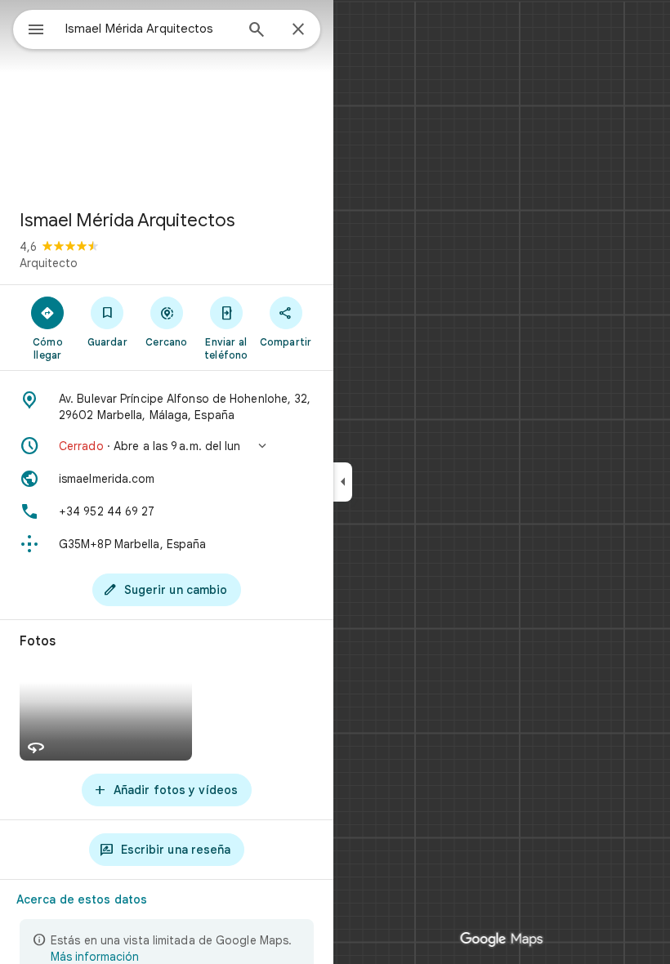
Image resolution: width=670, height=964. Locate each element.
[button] (166, 446)
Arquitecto (49, 263)
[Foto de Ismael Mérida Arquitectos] (166, 98)
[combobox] (149, 28)
